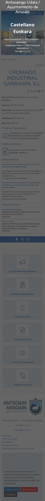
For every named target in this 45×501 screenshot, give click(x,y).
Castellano (22, 25)
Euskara (22, 31)
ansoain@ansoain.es (22, 54)
